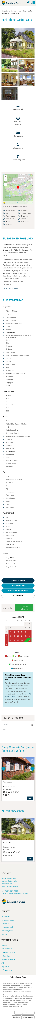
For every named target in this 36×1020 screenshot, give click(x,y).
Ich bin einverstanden (28, 1017)
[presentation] (4, 769)
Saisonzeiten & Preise (18, 590)
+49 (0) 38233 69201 (11, 891)
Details (30, 798)
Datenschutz (6, 956)
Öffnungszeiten (7, 949)
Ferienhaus (6, 13)
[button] (18, 187)
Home (20, 11)
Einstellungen (16, 1017)
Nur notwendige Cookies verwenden (24, 1013)
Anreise (4, 945)
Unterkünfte (27, 11)
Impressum (5, 966)
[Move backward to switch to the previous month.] (6, 617)
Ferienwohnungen (8, 920)
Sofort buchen (18, 580)
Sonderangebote (7, 930)
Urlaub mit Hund (7, 927)
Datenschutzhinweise (9, 952)
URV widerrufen (7, 970)
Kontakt (4, 934)
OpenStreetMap (14, 202)
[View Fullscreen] (5, 184)
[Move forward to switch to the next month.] (29, 617)
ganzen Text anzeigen (10, 288)
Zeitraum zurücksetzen (24, 607)
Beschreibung (18, 585)
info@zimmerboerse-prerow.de (17, 893)
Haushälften (6, 923)
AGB (3, 963)
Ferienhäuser (6, 916)
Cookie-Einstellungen (9, 959)
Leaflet (6, 202)
